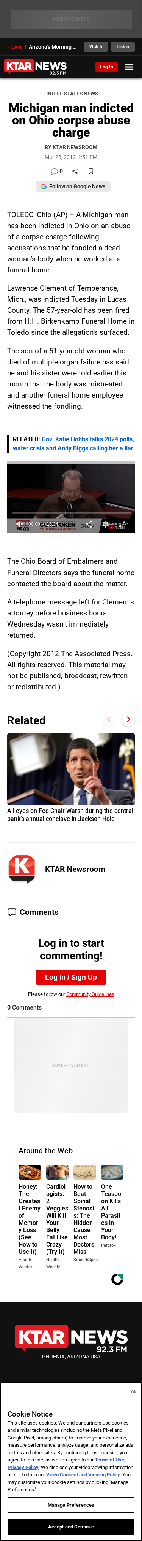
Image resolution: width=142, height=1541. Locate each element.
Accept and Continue (71, 1527)
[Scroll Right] (128, 719)
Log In (106, 67)
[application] (71, 497)
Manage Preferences (71, 1505)
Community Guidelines (90, 994)
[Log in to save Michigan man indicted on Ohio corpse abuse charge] (91, 171)
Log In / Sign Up (71, 977)
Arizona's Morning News (54, 47)
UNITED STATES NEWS (71, 94)
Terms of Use (109, 1460)
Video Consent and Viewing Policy (83, 1474)
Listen (123, 46)
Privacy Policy (23, 1467)
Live (16, 47)
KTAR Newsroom (75, 869)
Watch (95, 46)
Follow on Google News (77, 186)
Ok (133, 1392)
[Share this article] (75, 172)
